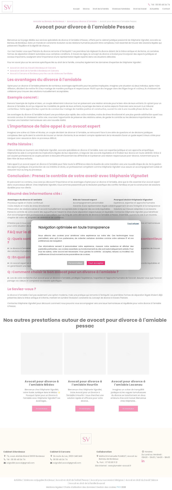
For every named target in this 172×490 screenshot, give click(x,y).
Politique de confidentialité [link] (86, 231)
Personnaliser (75, 263)
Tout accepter (96, 263)
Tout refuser (133, 223)
